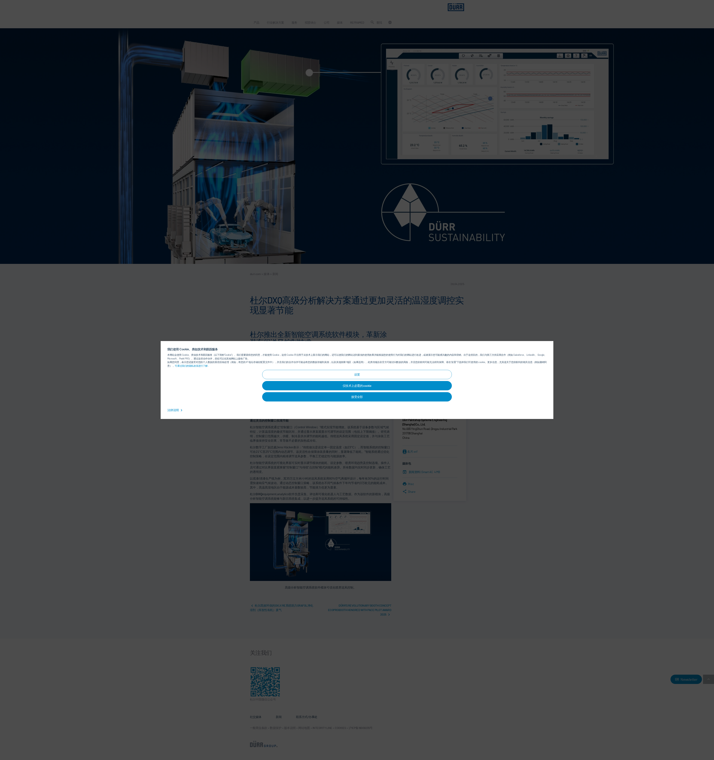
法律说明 (173, 410)
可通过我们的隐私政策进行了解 (191, 365)
